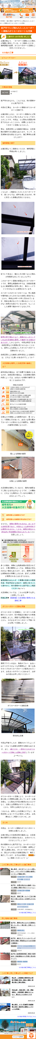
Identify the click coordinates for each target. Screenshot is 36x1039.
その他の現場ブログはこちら (26, 1016)
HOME (2, 21)
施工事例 (10, 21)
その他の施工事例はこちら (27, 912)
